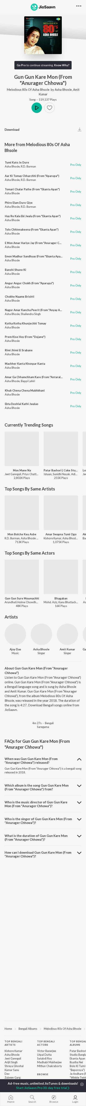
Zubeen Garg (12, 1077)
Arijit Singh (11, 1062)
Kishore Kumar (13, 1051)
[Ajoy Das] (15, 634)
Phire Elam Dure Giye (19, 202)
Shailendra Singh (31, 314)
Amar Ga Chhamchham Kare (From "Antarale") (34, 377)
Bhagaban (60, 598)
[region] (43, 1028)
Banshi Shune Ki (15, 269)
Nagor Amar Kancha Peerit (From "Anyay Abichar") (37, 310)
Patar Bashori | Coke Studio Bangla (61, 470)
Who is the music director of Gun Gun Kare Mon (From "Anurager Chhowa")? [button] (36, 804)
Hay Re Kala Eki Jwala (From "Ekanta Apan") (33, 216)
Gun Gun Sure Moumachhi (22, 598)
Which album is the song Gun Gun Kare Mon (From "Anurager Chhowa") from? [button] (37, 787)
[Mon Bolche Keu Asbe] (22, 512)
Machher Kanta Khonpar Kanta (25, 363)
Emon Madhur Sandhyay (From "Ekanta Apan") (34, 256)
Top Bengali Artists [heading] (13, 1043)
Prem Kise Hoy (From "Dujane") (25, 336)
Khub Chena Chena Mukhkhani (25, 390)
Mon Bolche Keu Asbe (22, 534)
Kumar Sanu (12, 1070)
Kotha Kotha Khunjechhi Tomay (25, 323)
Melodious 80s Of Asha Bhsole (28, 89)
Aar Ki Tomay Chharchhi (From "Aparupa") (32, 176)
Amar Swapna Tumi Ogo (61, 534)
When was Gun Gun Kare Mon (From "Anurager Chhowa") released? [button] (31, 760)
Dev (7, 1073)
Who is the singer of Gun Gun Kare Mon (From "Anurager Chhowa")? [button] (38, 821)
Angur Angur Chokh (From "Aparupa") (29, 283)
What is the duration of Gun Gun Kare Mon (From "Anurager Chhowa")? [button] (36, 837)
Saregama (43, 727)
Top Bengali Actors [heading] (46, 1043)
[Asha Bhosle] (41, 634)
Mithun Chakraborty (49, 1066)
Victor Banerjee (46, 1051)
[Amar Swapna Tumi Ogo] (61, 512)
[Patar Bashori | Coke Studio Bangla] (61, 449)
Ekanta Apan (77, 1058)
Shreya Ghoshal (14, 1066)
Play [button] (37, 107)
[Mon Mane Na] (22, 449)
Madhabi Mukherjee (49, 1062)
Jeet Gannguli (13, 1058)
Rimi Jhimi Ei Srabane (19, 350)
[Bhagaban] (61, 577)
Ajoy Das (15, 649)
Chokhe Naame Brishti (19, 296)
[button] (49, 107)
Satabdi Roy (44, 1058)
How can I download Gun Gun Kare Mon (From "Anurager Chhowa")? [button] (38, 854)
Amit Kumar (67, 649)
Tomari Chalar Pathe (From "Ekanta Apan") (32, 189)
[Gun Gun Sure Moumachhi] (22, 577)
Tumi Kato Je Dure (17, 162)
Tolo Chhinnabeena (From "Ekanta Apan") (31, 229)
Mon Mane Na (22, 470)
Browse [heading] (42, 1074)
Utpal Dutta (44, 1054)
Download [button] (12, 129)
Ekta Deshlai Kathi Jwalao (21, 404)
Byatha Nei (76, 1062)
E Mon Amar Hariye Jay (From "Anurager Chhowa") (37, 243)
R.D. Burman (28, 166)
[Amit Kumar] (67, 634)
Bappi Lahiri (28, 381)
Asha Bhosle (63, 89)
